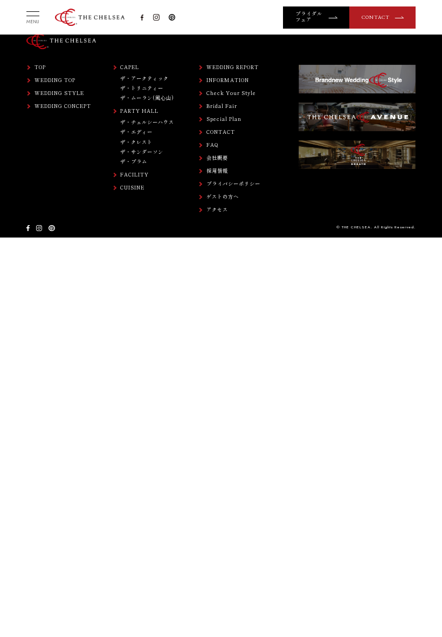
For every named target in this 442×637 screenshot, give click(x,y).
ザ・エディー (136, 131)
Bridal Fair (221, 106)
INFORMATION (227, 80)
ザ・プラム (133, 161)
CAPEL (129, 67)
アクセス (217, 209)
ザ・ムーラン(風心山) (147, 97)
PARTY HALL (139, 111)
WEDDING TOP (54, 80)
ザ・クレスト (136, 142)
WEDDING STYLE (59, 93)
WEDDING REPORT (232, 67)
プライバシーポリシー (233, 183)
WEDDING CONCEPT (62, 106)
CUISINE (132, 187)
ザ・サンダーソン (141, 151)
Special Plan (223, 119)
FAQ (212, 145)
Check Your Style (231, 93)
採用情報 (217, 170)
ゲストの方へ (222, 196)
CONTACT (376, 17)
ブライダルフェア (308, 17)
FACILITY (134, 174)
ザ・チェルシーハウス (147, 122)
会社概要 (217, 157)
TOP (40, 67)
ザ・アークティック (144, 78)
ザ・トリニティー (141, 88)
